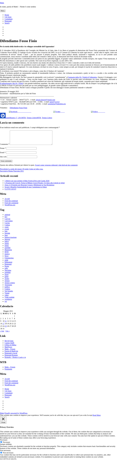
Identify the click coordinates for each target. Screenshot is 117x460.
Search (7, 23)
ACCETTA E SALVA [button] (8, 459)
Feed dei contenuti (11, 201)
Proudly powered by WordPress (15, 413)
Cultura (7, 225)
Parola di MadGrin (11, 351)
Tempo (7, 281)
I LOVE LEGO (10, 189)
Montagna (8, 250)
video (7, 295)
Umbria (7, 289)
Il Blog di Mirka (10, 345)
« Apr (2, 331)
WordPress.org (10, 205)
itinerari (7, 239)
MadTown (8, 347)
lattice (7, 241)
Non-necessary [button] (5, 450)
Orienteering (9, 258)
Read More (97, 415)
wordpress (8, 299)
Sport (6, 274)
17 (3, 324)
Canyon (7, 219)
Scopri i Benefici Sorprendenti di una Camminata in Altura (26, 187)
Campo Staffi (9, 343)
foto (6, 231)
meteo (7, 244)
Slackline (8, 270)
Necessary (6, 442)
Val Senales (9, 291)
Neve (6, 256)
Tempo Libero (32, 118)
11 (6, 321)
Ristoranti (8, 21)
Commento (4, 144)
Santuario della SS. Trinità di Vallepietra (82, 77)
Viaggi (7, 293)
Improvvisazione (11, 237)
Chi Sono (8, 17)
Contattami (8, 19)
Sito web (3, 157)
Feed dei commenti (11, 203)
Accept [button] (89, 415)
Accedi (7, 199)
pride (6, 260)
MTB (24, 118)
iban (6, 235)
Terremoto (8, 285)
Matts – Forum (10, 349)
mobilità (7, 248)
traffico (7, 287)
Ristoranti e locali (11, 353)
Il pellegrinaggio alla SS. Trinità (11, 83)
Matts (2, 3)
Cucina (7, 223)
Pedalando (8, 369)
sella (6, 268)
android (7, 215)
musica (7, 254)
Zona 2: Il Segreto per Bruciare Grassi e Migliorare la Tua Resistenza (29, 185)
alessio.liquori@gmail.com (45, 100)
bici (6, 217)
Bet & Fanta (9, 341)
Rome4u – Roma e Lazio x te (15, 357)
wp (6, 301)
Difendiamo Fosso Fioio (18, 108)
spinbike (8, 272)
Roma (7, 266)
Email (3, 152)
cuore (7, 227)
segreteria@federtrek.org (57, 104)
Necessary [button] (3, 440)
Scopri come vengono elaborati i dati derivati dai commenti (56, 165)
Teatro (7, 279)
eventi (7, 229)
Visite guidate (9, 297)
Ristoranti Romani (11, 355)
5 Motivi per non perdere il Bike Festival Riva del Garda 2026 (27, 181)
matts (7, 118)
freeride (7, 233)
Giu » (7, 331)
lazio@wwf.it (54, 102)
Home (7, 15)
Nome (3, 148)
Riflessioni (8, 262)
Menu (3, 11)
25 (6, 326)
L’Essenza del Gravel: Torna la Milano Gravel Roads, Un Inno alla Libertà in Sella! (35, 183)
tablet (6, 277)
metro (7, 246)
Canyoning (9, 221)
